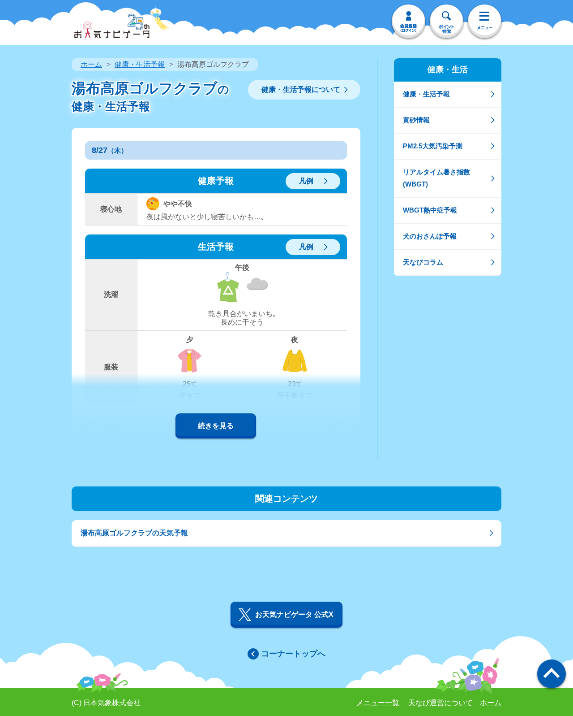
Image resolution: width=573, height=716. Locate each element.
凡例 (306, 181)
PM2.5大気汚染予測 (432, 146)
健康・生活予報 (140, 64)
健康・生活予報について (300, 89)
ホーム (91, 64)
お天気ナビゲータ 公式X (294, 614)
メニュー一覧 (377, 703)
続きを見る (216, 426)
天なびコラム (423, 262)
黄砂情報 (416, 120)
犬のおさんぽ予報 (430, 236)
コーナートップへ (293, 653)
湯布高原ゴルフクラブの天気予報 (134, 533)
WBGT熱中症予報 (430, 210)
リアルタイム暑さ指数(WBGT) (436, 177)
